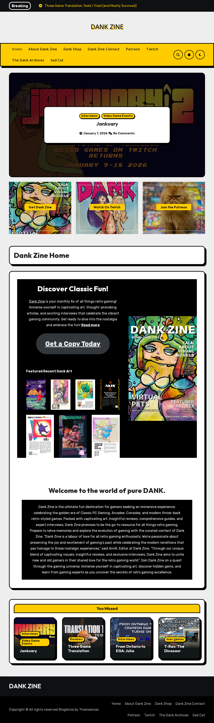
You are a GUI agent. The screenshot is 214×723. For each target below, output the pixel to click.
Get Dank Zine (40, 207)
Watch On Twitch (106, 207)
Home (17, 49)
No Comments (124, 133)
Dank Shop (73, 49)
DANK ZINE (107, 26)
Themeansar (89, 710)
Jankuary (107, 124)
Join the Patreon (173, 207)
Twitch (152, 49)
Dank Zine (37, 301)
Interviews (89, 116)
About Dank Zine (42, 49)
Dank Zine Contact (104, 49)
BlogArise (66, 710)
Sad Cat (57, 60)
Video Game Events (118, 116)
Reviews (76, 639)
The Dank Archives (28, 60)
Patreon (133, 49)
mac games (175, 639)
